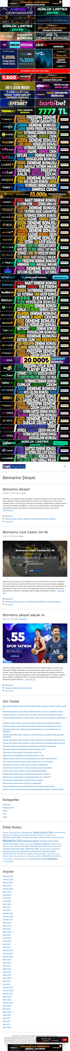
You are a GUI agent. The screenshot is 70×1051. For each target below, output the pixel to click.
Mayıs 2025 (7, 892)
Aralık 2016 (7, 1015)
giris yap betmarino (8, 859)
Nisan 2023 (7, 963)
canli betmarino (30, 856)
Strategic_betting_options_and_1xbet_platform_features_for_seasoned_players (31, 723)
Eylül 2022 (6, 984)
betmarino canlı (8, 835)
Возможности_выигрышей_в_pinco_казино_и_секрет (23, 780)
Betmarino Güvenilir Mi (26, 844)
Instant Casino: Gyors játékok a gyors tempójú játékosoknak (24, 771)
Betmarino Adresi (15, 832)
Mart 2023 (6, 966)
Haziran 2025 (8, 889)
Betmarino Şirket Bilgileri (19, 856)
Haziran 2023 (8, 956)
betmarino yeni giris (39, 853)
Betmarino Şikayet (16, 489)
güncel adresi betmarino (21, 859)
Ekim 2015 (6, 1021)
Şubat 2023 (7, 969)
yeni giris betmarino (8, 861)
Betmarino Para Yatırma (38, 846)
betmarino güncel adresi (11, 844)
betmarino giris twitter (57, 837)
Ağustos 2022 (8, 987)
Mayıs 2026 (7, 885)
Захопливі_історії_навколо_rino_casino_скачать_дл (22, 752)
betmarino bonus (59, 832)
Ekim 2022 (6, 981)
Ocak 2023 (7, 972)
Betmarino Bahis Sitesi (43, 832)
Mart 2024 (6, 929)
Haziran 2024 (8, 919)
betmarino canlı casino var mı (16, 602)
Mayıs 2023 (7, 959)
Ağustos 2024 (8, 913)
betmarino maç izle (8, 846)
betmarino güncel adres (49, 841)
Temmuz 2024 (8, 916)
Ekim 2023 (6, 944)
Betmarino (9, 516)
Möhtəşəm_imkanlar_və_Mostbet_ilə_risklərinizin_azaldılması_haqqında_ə (29, 746)
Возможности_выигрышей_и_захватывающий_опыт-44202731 (27, 774)
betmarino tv (56, 849)
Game (5, 811)
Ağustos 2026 (8, 876)
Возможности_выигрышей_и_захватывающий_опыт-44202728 (27, 777)
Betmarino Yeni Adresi (24, 853)
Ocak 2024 (7, 935)
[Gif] (35, 194)
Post (4, 814)
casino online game (43, 856)
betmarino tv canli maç (11, 851)
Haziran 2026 (8, 882)
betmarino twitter (49, 851)
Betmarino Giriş (8, 807)
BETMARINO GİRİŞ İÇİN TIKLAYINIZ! (35, 71)
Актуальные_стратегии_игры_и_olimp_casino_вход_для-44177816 (28, 761)
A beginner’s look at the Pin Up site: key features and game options (27, 768)
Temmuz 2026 (8, 879)
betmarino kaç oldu (56, 844)
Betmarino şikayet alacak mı (23, 615)
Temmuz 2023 (8, 953)
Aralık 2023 (7, 938)
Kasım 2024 (7, 904)
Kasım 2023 (7, 941)
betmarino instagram (42, 844)
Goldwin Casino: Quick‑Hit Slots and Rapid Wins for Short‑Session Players (30, 758)
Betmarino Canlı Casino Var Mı (25, 532)
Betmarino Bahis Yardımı (14, 519)
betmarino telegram (45, 848)
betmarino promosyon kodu (14, 849)
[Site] (35, 119)
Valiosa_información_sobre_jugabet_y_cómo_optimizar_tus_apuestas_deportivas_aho (34, 740)
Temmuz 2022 (8, 990)
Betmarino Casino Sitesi (12, 837)
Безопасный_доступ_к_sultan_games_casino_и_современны (25, 765)
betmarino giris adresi (30, 837)
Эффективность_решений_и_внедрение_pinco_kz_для (23, 755)
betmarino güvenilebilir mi (37, 602)
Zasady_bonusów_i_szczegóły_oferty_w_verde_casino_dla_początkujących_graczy (33, 714)
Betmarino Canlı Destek (32, 519)
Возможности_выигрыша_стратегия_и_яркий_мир (22, 783)
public (5, 817)
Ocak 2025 (7, 898)
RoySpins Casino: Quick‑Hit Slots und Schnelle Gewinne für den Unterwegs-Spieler (33, 789)
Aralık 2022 (7, 975)
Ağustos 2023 (8, 950)
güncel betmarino (35, 859)
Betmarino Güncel (31, 841)
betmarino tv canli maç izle (30, 851)
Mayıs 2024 (7, 922)
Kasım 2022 (7, 978)
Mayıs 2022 (7, 996)
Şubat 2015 (7, 1027)
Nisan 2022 (7, 1000)
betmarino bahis (27, 832)
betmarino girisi (44, 837)
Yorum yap (9, 521)
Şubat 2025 (7, 895)
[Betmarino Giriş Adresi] (14, 466)
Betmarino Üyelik (25, 688)
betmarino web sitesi (9, 853)
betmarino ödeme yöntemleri (53, 853)
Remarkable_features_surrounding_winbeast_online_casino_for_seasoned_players (33, 711)
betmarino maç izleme (21, 846)
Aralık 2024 (7, 901)
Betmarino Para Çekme (54, 846)
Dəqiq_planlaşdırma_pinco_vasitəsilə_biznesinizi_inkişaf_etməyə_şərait (29, 786)
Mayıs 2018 (7, 1006)
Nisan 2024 (7, 926)
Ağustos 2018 (8, 1003)
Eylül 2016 (6, 1018)
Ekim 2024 (6, 907)
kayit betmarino (50, 858)
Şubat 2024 (7, 932)
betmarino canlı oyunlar (37, 835)
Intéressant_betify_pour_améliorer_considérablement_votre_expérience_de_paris (32, 726)
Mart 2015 (6, 1024)
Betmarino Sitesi (32, 848)
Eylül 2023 (6, 947)
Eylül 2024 (6, 910)
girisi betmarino (56, 856)
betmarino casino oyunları (50, 835)
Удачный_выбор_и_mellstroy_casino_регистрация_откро (24, 749)
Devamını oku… (8, 510)
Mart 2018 (6, 1009)
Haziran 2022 (8, 993)
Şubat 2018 (7, 1012)
